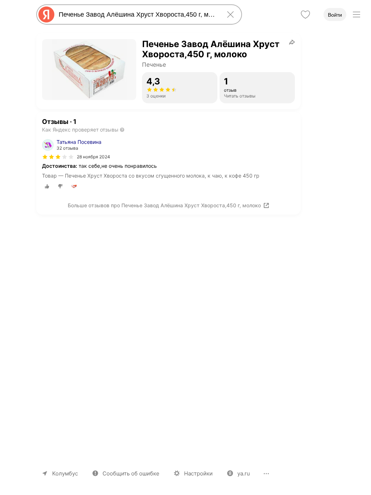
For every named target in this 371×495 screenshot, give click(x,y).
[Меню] (356, 14)
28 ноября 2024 (93, 156)
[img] (58, 157)
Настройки (198, 473)
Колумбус (65, 473)
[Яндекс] (46, 14)
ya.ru (243, 473)
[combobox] (137, 14)
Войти (335, 15)
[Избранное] (305, 14)
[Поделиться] (292, 42)
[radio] (47, 186)
